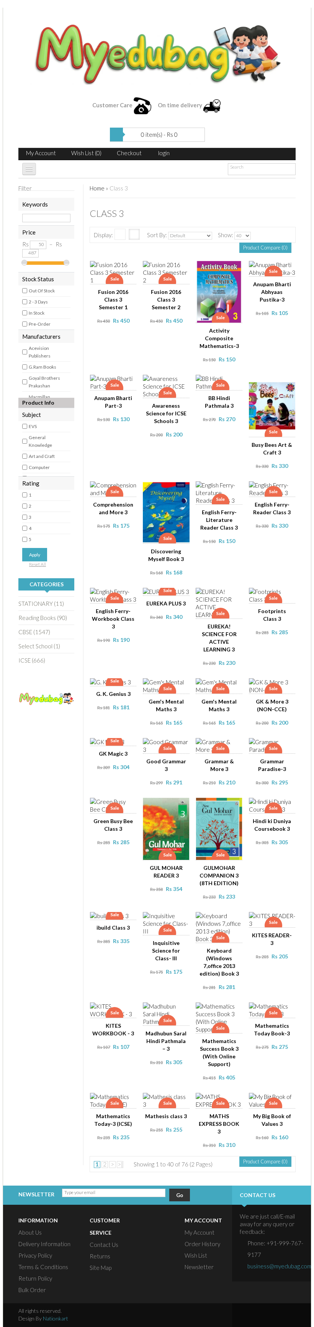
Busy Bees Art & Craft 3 (272, 448)
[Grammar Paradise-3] (274, 745)
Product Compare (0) (265, 247)
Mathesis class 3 (166, 1116)
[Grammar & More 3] (221, 745)
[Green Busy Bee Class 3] (116, 805)
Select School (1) (39, 646)
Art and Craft (42, 456)
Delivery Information (44, 1243)
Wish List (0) (86, 152)
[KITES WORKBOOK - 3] (116, 1009)
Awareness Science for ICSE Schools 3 (166, 413)
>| (120, 1164)
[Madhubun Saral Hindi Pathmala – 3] (168, 1009)
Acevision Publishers (40, 352)
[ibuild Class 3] (116, 919)
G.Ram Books (42, 367)
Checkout (129, 152)
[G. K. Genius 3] (116, 685)
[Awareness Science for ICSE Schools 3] (168, 382)
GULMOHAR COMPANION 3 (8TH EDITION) (219, 875)
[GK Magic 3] (116, 745)
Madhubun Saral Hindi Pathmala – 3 (166, 1041)
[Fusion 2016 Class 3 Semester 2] (168, 268)
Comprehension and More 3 (113, 508)
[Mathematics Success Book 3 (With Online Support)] (221, 1009)
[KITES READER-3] (274, 919)
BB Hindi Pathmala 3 (219, 402)
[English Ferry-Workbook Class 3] (116, 595)
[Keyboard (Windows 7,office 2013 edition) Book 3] (221, 919)
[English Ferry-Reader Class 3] (274, 488)
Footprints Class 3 (272, 615)
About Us (30, 1232)
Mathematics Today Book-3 (272, 1029)
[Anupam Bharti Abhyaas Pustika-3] (274, 268)
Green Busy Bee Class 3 (113, 825)
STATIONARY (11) (41, 603)
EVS (33, 426)
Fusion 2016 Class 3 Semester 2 (166, 299)
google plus (276, 1315)
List (120, 234)
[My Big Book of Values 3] (274, 1100)
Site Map (100, 1267)
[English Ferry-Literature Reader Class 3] (221, 488)
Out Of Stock (42, 291)
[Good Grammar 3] (168, 745)
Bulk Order (32, 1289)
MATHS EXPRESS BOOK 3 (219, 1124)
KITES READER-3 (272, 939)
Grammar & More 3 (219, 765)
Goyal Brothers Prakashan (44, 382)
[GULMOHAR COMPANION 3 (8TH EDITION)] (221, 805)
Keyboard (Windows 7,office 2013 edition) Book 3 (219, 962)
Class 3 (119, 188)
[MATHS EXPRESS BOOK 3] (221, 1100)
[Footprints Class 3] (274, 595)
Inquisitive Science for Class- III (166, 950)
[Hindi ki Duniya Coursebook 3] (274, 805)
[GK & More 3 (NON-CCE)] (274, 685)
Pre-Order (40, 324)
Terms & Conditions (43, 1266)
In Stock (36, 313)
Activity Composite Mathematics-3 (219, 338)
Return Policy (35, 1278)
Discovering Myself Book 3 (166, 555)
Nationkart (55, 1318)
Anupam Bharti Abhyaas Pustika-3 (272, 292)
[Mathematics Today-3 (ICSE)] (116, 1100)
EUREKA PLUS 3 (166, 603)
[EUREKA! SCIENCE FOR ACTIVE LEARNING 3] (221, 595)
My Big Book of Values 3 (272, 1120)
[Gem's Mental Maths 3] (168, 685)
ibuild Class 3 (113, 927)
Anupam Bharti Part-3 (113, 402)
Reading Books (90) (42, 617)
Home (97, 188)
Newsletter (199, 1266)
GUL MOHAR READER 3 (166, 871)
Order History (202, 1243)
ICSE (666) (31, 660)
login (164, 152)
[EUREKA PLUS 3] (168, 595)
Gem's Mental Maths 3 (166, 705)
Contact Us (104, 1244)
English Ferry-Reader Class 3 (272, 508)
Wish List (196, 1255)
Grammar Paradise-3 (272, 765)
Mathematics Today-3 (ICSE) (113, 1120)
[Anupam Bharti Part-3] (116, 382)
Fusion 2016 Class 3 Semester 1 (113, 299)
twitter (261, 1315)
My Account (41, 152)
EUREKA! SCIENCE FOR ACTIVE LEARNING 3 (219, 638)
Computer (39, 467)
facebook (247, 1315)
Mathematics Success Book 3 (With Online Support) (219, 1052)
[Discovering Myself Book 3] (168, 488)
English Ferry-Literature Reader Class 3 (219, 520)
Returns (100, 1256)
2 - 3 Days (38, 302)
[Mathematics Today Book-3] (274, 1009)
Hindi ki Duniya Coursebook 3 (272, 825)
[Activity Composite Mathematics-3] (221, 268)
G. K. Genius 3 (113, 694)
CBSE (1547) (34, 631)
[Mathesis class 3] (168, 1100)
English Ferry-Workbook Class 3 (113, 619)
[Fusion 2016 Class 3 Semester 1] (116, 268)
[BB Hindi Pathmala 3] (221, 382)
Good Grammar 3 (166, 765)
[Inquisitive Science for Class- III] (168, 919)
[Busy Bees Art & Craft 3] (274, 382)
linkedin (291, 1315)
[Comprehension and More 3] (116, 488)
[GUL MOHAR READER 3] (168, 805)
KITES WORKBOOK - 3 (113, 1029)
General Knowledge (40, 441)
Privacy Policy (35, 1255)
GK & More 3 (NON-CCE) (272, 705)
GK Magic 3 (113, 753)
